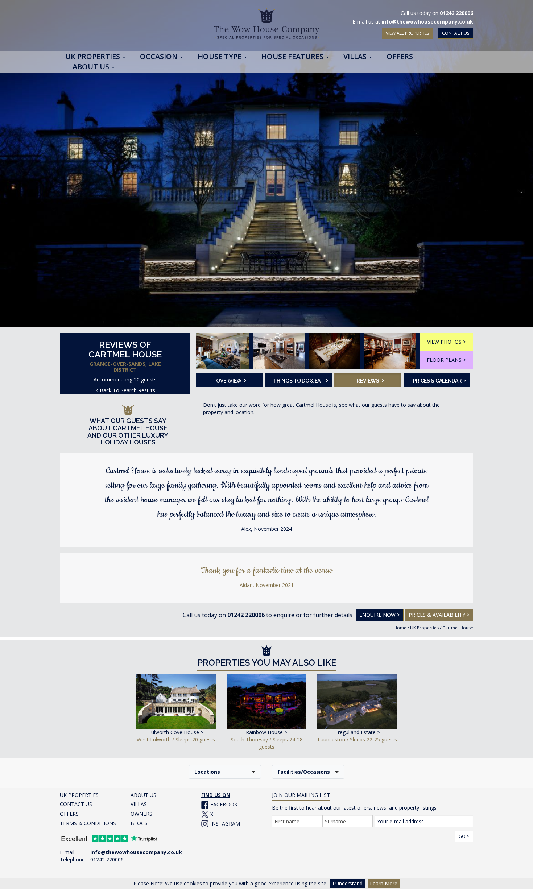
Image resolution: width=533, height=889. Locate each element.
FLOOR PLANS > (446, 359)
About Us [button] (92, 67)
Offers (400, 57)
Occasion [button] (159, 57)
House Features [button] (293, 57)
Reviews (370, 380)
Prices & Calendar (439, 380)
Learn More (383, 883)
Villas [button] (355, 57)
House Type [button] (220, 57)
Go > (464, 836)
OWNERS (141, 813)
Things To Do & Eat (300, 380)
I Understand (347, 883)
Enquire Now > (379, 614)
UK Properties (424, 628)
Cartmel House (457, 628)
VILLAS (139, 804)
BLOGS (139, 823)
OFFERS (69, 813)
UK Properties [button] (93, 57)
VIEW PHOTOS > (446, 341)
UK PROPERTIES (79, 794)
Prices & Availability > (439, 614)
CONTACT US (455, 33)
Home (400, 628)
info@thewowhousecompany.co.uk (427, 21)
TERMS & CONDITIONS (88, 823)
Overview (231, 380)
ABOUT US (143, 794)
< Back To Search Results (125, 390)
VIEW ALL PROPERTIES (407, 33)
